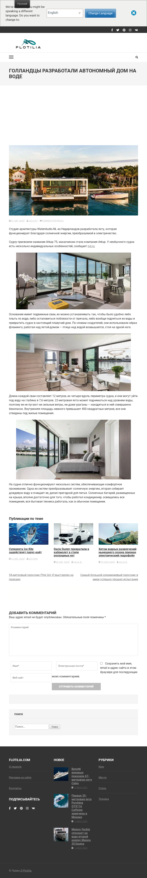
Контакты (15, 788)
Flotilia (27, 870)
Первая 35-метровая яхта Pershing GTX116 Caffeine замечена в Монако (82, 806)
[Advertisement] (73, 118)
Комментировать (53, 221)
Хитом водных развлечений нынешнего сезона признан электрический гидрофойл (117, 552)
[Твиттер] (117, 30)
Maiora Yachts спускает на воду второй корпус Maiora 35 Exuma (81, 836)
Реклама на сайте (20, 777)
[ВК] (136, 30)
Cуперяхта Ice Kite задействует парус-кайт (25, 551)
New (101, 766)
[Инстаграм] (130, 30)
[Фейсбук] (112, 30)
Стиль (102, 788)
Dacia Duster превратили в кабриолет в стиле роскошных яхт (71, 552)
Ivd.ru (91, 246)
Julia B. (33, 221)
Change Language (100, 13)
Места (102, 777)
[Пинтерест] (124, 30)
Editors (33, 559)
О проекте (15, 766)
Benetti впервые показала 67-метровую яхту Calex (82, 776)
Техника (104, 799)
